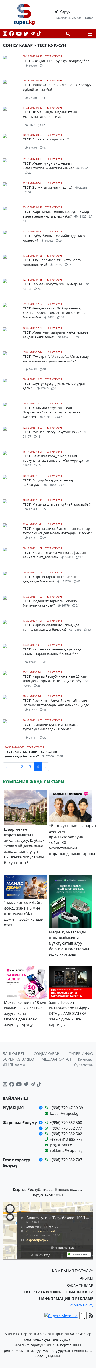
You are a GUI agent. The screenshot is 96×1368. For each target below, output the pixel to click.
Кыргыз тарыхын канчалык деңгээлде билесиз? (51, 579)
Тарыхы (85, 1278)
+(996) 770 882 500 (66, 1122)
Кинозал (85, 1059)
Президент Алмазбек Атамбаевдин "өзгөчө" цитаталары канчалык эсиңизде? (56, 705)
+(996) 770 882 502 (66, 1133)
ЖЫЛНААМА (14, 1064)
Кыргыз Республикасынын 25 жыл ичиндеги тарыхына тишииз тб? (55, 681)
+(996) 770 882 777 (66, 1128)
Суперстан (83, 1064)
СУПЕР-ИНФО (81, 1053)
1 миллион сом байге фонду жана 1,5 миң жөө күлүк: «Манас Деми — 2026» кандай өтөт (23, 913)
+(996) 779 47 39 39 (66, 1107)
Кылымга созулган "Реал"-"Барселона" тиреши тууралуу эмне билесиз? (51, 412)
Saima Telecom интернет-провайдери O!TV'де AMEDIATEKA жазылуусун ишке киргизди (69, 1013)
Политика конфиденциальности (58, 1292)
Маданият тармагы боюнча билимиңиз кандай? (51, 603)
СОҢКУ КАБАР (46, 1053)
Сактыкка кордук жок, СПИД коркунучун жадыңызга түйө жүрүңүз (53, 460)
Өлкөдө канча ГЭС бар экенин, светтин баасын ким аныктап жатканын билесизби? (55, 312)
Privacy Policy (81, 1305)
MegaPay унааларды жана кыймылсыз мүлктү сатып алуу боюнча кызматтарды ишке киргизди (69, 943)
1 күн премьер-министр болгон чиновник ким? (53, 262)
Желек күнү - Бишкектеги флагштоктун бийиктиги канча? (56, 168)
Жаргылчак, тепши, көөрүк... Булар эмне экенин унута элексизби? (56, 216)
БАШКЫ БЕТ (13, 1053)
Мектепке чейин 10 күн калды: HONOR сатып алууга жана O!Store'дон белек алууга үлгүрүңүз (25, 1013)
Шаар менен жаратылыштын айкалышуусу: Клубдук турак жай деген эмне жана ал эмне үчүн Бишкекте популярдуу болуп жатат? (24, 846)
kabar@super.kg (64, 1113)
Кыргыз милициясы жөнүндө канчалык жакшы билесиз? (57, 627)
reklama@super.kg (66, 1150)
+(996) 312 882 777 (66, 1139)
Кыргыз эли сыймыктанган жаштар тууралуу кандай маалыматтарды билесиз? (57, 533)
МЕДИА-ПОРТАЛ (56, 1059)
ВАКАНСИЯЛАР (79, 1285)
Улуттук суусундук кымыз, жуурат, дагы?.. (54, 385)
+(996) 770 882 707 (66, 1159)
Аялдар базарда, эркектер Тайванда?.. (48, 482)
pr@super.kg (61, 1144)
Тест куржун (53, 56)
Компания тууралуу (72, 1270)
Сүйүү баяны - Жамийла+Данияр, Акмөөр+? (54, 238)
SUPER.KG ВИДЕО (18, 1059)
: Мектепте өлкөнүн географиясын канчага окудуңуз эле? (54, 554)
